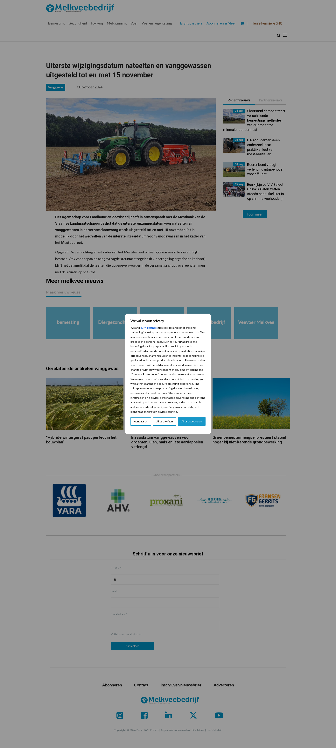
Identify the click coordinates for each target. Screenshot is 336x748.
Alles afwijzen (164, 421)
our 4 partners (149, 327)
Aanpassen (141, 421)
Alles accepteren (191, 421)
